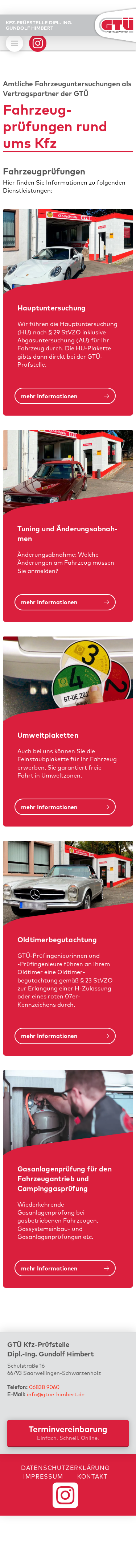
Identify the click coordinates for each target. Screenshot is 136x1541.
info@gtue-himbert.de (56, 1394)
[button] (14, 43)
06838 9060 (44, 1387)
